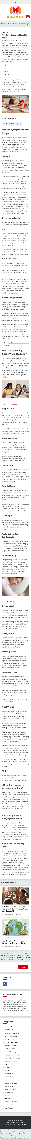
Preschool (7, 1080)
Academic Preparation (11, 1027)
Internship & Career (10, 1061)
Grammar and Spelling (11, 1055)
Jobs (5, 1064)
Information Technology (12, 1058)
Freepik (14, 118)
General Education (10, 1049)
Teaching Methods (10, 1102)
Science (6, 1095)
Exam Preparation (17, 30)
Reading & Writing (10, 1089)
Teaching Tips (9, 1105)
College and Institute (8, 938)
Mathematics (8, 1074)
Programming (9, 1086)
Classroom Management (9, 906)
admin (19, 40)
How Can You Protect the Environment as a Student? (14, 942)
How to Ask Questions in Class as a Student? (15, 910)
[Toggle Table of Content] (18, 124)
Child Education (9, 1030)
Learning (7, 1070)
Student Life (5, 32)
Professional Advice (10, 1083)
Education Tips (6, 30)
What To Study (9, 1108)
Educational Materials (11, 1042)
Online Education (9, 1077)
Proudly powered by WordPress (14, 1122)
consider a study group (9, 447)
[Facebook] (5, 984)
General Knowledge (10, 1052)
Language (7, 1067)
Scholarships (8, 1092)
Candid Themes (21, 1124)
